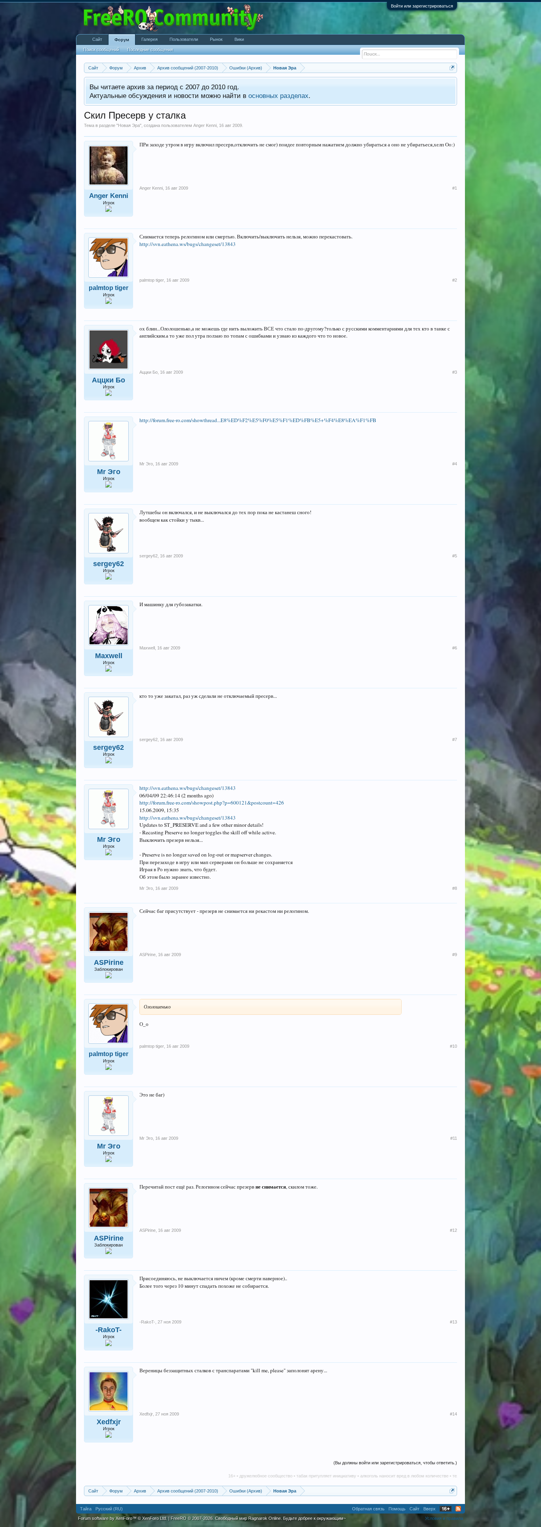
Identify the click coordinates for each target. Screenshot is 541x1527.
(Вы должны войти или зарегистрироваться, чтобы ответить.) (395, 1462)
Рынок (216, 39)
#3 (454, 372)
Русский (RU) (109, 1508)
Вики (239, 39)
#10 (453, 1046)
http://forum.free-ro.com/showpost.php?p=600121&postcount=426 (211, 802)
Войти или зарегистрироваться (422, 6)
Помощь (397, 1508)
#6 (454, 647)
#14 (453, 1414)
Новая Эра (129, 125)
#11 (453, 1138)
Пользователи (184, 39)
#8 (454, 888)
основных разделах (278, 96)
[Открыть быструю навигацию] (452, 67)
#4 (454, 463)
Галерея (149, 39)
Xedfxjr (109, 1422)
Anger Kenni (205, 125)
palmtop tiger (108, 287)
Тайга (85, 1508)
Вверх (429, 1508)
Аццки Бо (108, 380)
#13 (453, 1322)
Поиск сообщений (101, 49)
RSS (458, 1509)
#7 (454, 739)
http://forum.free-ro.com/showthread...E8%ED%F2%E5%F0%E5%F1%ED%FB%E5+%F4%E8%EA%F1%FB (257, 420)
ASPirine (109, 962)
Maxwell (108, 656)
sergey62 (108, 564)
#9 (454, 954)
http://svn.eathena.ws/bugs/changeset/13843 (187, 244)
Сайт (97, 39)
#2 (454, 280)
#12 (453, 1230)
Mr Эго (108, 472)
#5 (454, 555)
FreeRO (258, 1518)
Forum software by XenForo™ (122, 1518)
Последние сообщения (150, 49)
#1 (454, 188)
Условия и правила (444, 1518)
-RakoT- (108, 1330)
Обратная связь (368, 1508)
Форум (121, 39)
